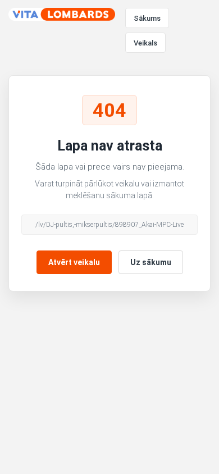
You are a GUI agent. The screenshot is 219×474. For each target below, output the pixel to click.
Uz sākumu (150, 262)
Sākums (147, 18)
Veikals (145, 43)
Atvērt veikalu (74, 262)
